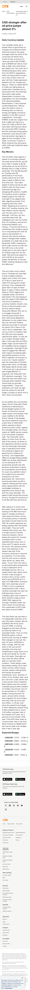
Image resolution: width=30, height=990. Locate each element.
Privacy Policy (6, 924)
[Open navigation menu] (26, 6)
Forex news (5, 880)
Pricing (17, 840)
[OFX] (5, 6)
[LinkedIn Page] (9, 805)
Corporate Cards (7, 837)
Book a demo (19, 823)
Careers (4, 946)
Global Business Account (8, 832)
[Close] (22, 978)
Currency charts (6, 864)
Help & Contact (10, 823)
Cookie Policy (8, 988)
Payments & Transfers (8, 835)
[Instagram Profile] (5, 809)
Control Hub (5, 842)
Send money (6, 888)
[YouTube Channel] (21, 805)
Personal (12, 1)
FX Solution (5, 840)
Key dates (5, 935)
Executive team (6, 943)
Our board (5, 941)
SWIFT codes (6, 869)
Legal (4, 921)
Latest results (6, 932)
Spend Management (20, 832)
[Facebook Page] (5, 805)
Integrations (18, 837)
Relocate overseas (7, 897)
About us (5, 919)
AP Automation (19, 835)
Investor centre (6, 930)
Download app (6, 890)
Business (5, 1)
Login (21, 6)
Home (3, 11)
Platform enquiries (7, 911)
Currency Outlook (7, 875)
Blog (4, 877)
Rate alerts (5, 866)
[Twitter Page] (13, 805)
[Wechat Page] (17, 805)
